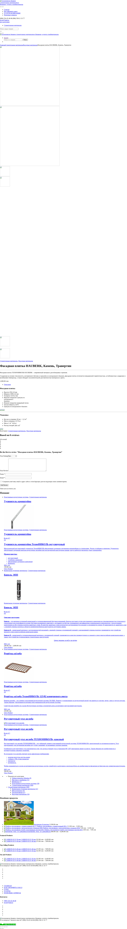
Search (6, 38)
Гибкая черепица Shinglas (21, 778)
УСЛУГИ (7, 891)
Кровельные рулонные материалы (15, 570)
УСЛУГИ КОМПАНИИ (12, 13)
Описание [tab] (7, 384)
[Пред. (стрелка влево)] (1, 928)
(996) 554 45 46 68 (10, 901)
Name (2, 474)
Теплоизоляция (18, 792)
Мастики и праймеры (20, 780)
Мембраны (16, 782)
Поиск (25, 40)
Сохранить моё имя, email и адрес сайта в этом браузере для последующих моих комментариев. (34, 481)
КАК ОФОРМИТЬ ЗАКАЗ (13, 887)
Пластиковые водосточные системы (16, 497)
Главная (6, 9)
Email (2, 478)
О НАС (6, 889)
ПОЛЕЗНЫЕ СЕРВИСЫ (12, 893)
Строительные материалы (13, 25)
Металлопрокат (18, 791)
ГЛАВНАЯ (8, 886)
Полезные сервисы (10, 15)
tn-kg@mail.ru (4, 20)
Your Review (4, 470)
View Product (8, 569)
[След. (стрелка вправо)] (3, 928)
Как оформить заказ (10, 11)
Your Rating (4, 456)
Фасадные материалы (30, 45)
